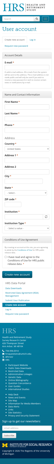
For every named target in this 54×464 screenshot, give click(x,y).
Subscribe (9, 435)
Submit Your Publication (17, 300)
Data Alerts (13, 406)
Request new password (16, 45)
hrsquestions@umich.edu (18, 353)
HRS (7, 359)
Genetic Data (14, 377)
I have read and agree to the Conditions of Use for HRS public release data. (26, 260)
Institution (12, 211)
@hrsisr (9, 356)
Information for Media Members (24, 403)
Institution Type (15, 223)
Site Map (12, 400)
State (9, 187)
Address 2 (10, 166)
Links (10, 409)
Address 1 (11, 155)
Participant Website (18, 365)
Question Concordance (19, 383)
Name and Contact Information (22, 94)
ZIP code (10, 199)
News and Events (17, 397)
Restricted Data (16, 371)
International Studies (18, 389)
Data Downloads (13, 288)
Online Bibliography (18, 380)
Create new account (16, 40)
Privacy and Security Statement (23, 415)
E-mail (9, 62)
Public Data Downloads (19, 368)
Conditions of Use (24, 250)
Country (10, 143)
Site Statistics (15, 412)
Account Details (13, 55)
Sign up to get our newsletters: (21, 421)
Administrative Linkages (20, 374)
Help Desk (13, 394)
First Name (12, 101)
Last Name (12, 113)
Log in (33, 39)
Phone (9, 125)
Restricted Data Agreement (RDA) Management (22, 294)
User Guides (14, 386)
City (8, 176)
